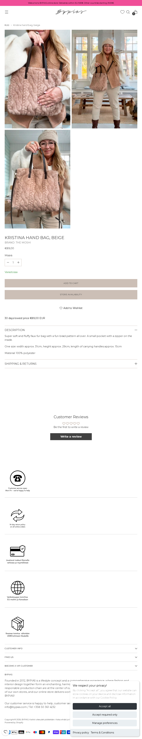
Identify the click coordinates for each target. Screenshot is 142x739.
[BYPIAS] (71, 12)
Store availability (71, 294)
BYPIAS (25, 719)
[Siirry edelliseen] (126, 391)
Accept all (105, 706)
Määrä (8, 255)
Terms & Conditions (102, 732)
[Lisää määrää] (8, 262)
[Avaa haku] (128, 11)
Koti (7, 25)
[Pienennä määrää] (18, 262)
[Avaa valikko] (6, 11)
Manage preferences (104, 723)
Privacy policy (81, 732)
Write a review (71, 436)
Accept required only (104, 714)
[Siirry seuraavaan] (134, 391)
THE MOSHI (23, 242)
